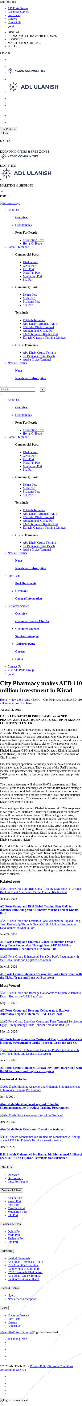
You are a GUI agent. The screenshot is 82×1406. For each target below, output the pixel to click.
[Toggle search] (1, 386)
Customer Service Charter (32, 621)
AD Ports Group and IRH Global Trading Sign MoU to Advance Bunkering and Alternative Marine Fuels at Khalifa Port (39, 910)
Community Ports (11, 1224)
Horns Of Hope (32, 243)
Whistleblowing (25, 643)
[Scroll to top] (1, 1404)
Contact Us (14, 22)
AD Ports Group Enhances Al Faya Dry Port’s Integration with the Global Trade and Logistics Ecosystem (41, 975)
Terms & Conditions (60, 1366)
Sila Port (28, 279)
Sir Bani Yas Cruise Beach (39, 356)
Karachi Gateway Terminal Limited (44, 337)
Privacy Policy (39, 1366)
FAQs (19, 659)
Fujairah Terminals (34, 320)
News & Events (17, 363)
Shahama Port (31, 301)
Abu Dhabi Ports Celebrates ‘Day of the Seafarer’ (32, 1129)
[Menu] (5, 386)
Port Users (14, 15)
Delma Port (30, 294)
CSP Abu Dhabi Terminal (38, 327)
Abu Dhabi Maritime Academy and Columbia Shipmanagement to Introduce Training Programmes (34, 1105)
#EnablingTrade (17, 1338)
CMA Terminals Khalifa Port (40, 334)
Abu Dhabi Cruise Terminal (39, 352)
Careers (12, 18)
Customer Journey (27, 628)
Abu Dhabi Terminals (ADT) (40, 323)
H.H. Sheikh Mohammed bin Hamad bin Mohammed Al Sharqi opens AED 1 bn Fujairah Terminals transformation (41, 1156)
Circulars (21, 591)
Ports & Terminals (18, 247)
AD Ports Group (18, 8)
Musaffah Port (31, 272)
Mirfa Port (29, 298)
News (18, 370)
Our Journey (23, 225)
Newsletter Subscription (30, 378)
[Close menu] (1, 394)
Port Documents (25, 583)
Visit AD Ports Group (21, 670)
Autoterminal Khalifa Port (38, 330)
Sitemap (21, 1369)
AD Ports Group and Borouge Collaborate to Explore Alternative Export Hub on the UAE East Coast (34, 1012)
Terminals (7, 1250)
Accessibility (8, 1369)
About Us (13, 209)
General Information (28, 598)
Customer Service (18, 11)
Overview (21, 217)
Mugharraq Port (32, 276)
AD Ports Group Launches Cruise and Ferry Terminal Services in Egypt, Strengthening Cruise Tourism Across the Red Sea (41, 1041)
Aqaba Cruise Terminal (37, 359)
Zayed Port (29, 265)
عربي (11, 25)
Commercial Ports (11, 1190)
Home (3, 699)
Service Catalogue (27, 636)
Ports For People (18, 1181)
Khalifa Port (30, 262)
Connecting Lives (33, 240)
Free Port (28, 269)
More (4, 1307)
